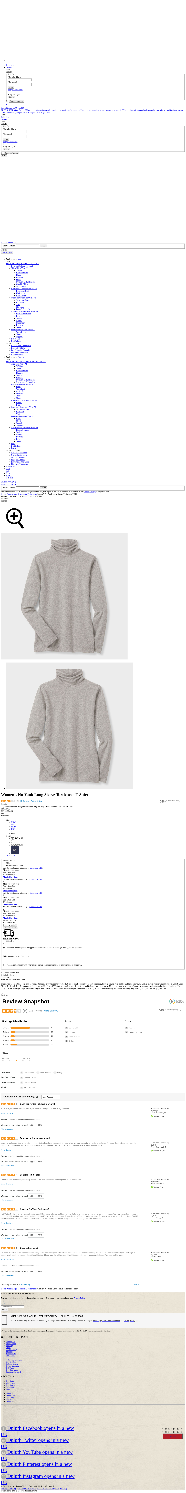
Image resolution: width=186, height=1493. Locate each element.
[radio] (2, 801)
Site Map (63, 1488)
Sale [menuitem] (7, 471)
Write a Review (36, 801)
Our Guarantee (12, 1370)
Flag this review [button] (7, 1129)
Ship (8, 863)
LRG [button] (13, 829)
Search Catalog (9, 246)
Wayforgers (10, 1383)
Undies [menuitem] (19, 403)
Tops (15, 494)
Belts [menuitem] (18, 316)
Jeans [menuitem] (18, 396)
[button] (13, 843)
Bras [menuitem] (18, 405)
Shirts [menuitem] (13, 268)
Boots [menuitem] (18, 418)
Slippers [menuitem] (19, 336)
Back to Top (25, 1285)
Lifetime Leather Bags (20, 462)
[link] (95, 61)
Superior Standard (13, 1372)
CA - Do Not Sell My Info (48, 1488)
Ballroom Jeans (17, 355)
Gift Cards (10, 1368)
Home (3, 494)
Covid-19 (9, 1401)
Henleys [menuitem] (19, 277)
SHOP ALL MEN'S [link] (14, 264)
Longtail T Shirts (18, 348)
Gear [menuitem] (8, 469)
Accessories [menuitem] (16, 311)
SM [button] (12, 824)
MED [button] (13, 827)
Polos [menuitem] (18, 279)
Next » (136, 1284)
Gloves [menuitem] (19, 320)
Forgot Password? (15, 90)
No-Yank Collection (19, 453)
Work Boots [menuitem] (21, 332)
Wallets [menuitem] (19, 318)
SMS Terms (10, 1356)
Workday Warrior (18, 457)
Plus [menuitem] (13, 444)
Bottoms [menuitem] (14, 266)
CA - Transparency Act (27, 1488)
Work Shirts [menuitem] (21, 286)
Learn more (50, 1331)
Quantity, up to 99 (10, 925)
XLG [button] (13, 831)
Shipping (9, 1346)
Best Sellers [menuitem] (15, 341)
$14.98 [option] (20, 838)
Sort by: (36, 1097)
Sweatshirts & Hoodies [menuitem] (25, 382)
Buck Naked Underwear (21, 346)
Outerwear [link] (24, 298)
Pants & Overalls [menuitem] (23, 309)
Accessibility (11, 1354)
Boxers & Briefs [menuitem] (22, 291)
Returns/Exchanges (14, 1360)
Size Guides (11, 1362)
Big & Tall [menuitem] (15, 339)
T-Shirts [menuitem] (19, 270)
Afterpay (9, 1352)
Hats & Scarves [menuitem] (22, 430)
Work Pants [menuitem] (20, 389)
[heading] (95, 726)
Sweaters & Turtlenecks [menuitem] (25, 282)
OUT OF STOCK (10, 928)
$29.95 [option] (14, 845)
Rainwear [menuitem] (20, 302)
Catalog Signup (12, 1364)
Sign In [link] (9, 67)
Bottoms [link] (22, 266)
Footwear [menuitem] (15, 330)
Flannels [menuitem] (19, 275)
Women (9, 494)
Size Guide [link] (10, 855)
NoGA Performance (19, 455)
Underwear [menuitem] (16, 289)
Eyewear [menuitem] (19, 325)
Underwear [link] (25, 289)
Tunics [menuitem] (19, 375)
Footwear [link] (23, 330)
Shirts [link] (18, 268)
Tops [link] (18, 364)
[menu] (93, 32)
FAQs (8, 1348)
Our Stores (10, 1385)
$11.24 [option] (20, 845)
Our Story (10, 1381)
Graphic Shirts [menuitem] (22, 284)
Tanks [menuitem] (18, 368)
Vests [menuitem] (18, 305)
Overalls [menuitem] (19, 393)
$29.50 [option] (14, 838)
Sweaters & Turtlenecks (27, 494)
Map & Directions (10, 877)
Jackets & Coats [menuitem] (22, 300)
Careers (9, 1393)
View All (29, 266)
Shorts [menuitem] (18, 398)
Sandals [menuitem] (19, 423)
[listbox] (98, 838)
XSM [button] (13, 822)
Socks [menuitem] (18, 327)
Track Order (11, 1344)
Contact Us (10, 1342)
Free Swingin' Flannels (20, 350)
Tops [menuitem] (13, 364)
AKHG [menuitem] (9, 475)
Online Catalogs (12, 1366)
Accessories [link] (26, 311)
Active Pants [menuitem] (21, 391)
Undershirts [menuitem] (20, 293)
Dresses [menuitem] (14, 448)
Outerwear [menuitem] (15, 298)
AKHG (8, 1389)
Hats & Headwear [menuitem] (23, 314)
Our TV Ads (10, 1397)
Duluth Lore (10, 1395)
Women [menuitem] (21, 357)
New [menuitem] (8, 473)
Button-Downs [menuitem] (22, 273)
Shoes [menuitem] (18, 334)
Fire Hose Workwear (19, 352)
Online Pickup (11, 1350)
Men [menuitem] (19, 259)
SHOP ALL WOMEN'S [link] (16, 361)
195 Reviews (24, 801)
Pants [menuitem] (18, 387)
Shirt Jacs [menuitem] (20, 307)
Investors (9, 1399)
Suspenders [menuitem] (20, 323)
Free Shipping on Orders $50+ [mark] (13, 108)
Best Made (10, 1387)
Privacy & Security (8, 1488)
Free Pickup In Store (14, 866)
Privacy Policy (90, 492)
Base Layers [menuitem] (21, 295)
